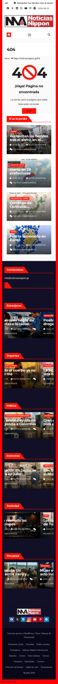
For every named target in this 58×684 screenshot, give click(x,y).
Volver (29, 111)
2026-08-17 (16, 429)
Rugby (27, 366)
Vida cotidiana (34, 656)
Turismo (40, 661)
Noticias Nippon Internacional (35, 650)
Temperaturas (46, 667)
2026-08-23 (18, 145)
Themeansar (29, 637)
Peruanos (12, 566)
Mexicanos (12, 315)
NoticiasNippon (37, 145)
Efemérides (30, 661)
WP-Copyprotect (32, 682)
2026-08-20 (16, 329)
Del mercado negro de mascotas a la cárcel (27, 322)
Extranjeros (15, 650)
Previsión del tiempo (20, 198)
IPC (9, 466)
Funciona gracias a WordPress (20, 633)
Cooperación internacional (31, 416)
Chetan (20, 682)
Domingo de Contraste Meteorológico (22, 206)
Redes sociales (43, 644)
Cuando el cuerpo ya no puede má (28, 372)
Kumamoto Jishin (15, 644)
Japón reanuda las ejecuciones (23, 522)
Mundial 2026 (29, 673)
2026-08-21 (16, 479)
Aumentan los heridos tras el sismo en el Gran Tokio (29, 140)
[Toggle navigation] (29, 35)
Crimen (11, 516)
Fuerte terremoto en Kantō (28, 238)
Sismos (14, 131)
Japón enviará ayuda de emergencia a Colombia (28, 422)
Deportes (13, 656)
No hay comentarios (25, 149)
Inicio (7, 58)
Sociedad (30, 644)
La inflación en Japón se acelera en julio (28, 472)
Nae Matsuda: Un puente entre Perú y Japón (25, 574)
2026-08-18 (16, 579)
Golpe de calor (17, 165)
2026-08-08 (16, 379)
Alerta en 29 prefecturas (20, 171)
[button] (49, 34)
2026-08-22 (16, 529)
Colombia (12, 416)
